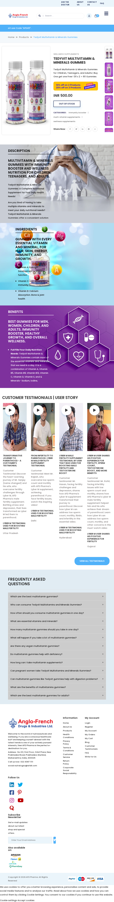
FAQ (102, 3)
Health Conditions (68, 736)
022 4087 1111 (26, 761)
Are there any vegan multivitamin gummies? (34, 646)
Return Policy (66, 762)
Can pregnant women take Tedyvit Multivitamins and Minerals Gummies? (50, 670)
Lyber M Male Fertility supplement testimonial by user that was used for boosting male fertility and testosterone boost (71, 464)
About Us (80, 3)
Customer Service (68, 756)
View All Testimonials (92, 561)
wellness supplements (64, 121)
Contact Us (92, 3)
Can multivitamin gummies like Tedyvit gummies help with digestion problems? (54, 679)
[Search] (41, 15)
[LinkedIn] (12, 785)
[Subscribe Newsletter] (54, 840)
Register (89, 726)
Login (87, 723)
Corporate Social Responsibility (70, 770)
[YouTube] (20, 800)
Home (11, 37)
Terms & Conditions (68, 749)
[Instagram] (12, 800)
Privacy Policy (66, 742)
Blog (87, 742)
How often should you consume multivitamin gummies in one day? (47, 613)
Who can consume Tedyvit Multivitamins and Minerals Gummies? (46, 604)
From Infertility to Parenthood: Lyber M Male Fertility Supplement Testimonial (42, 460)
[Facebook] (12, 792)
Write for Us (90, 756)
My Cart (89, 738)
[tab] (108, 53)
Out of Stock (67, 103)
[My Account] (89, 15)
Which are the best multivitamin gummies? (34, 596)
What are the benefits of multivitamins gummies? (38, 687)
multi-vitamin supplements (66, 117)
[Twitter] (20, 785)
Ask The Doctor (65, 3)
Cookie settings (8, 900)
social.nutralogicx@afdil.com (22, 765)
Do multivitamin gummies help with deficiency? (36, 654)
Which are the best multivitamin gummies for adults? (39, 695)
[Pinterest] (19, 792)
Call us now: (14, 761)
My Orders (90, 734)
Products (24, 37)
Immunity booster (77, 112)
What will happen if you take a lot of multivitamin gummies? (43, 637)
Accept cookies (26, 900)
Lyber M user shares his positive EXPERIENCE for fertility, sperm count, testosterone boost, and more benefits (98, 464)
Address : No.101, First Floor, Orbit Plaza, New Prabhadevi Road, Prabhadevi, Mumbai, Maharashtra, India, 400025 (29, 755)
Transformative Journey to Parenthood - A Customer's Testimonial (12, 460)
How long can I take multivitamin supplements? (36, 662)
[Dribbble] (12, 808)
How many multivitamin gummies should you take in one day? (44, 629)
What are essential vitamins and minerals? (33, 621)
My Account (91, 730)
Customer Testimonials (91, 747)
